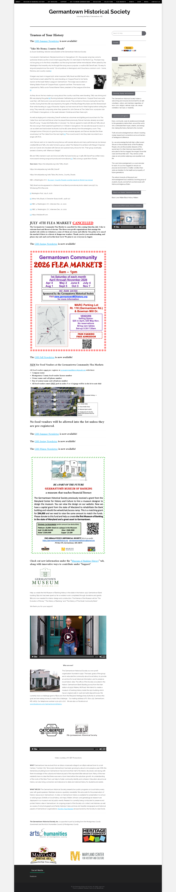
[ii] (30, 90)
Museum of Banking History (34, 1)
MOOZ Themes (84, 888)
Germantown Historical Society (89, 11)
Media (146, 1)
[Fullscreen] (105, 657)
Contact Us (156, 1)
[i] (50, 71)
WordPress (100, 888)
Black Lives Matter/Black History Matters (125, 197)
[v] (72, 159)
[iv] (65, 134)
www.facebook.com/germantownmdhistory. (46, 704)
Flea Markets (121, 1)
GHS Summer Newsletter (47, 41)
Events (131, 1)
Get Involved (52, 1)
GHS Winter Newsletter (46, 449)
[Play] (34, 657)
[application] (68, 637)
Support (63, 1)
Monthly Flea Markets (65, 809)
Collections (108, 1)
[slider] (66, 656)
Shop (139, 1)
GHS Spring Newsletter (46, 244)
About (18, 1)
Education (97, 1)
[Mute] (101, 657)
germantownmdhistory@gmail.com (73, 370)
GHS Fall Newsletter (44, 357)
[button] (68, 637)
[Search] (144, 33)
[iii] (49, 98)
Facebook (33, 876)
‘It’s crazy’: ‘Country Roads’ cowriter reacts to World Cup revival (70, 180)
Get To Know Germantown (80, 1)
